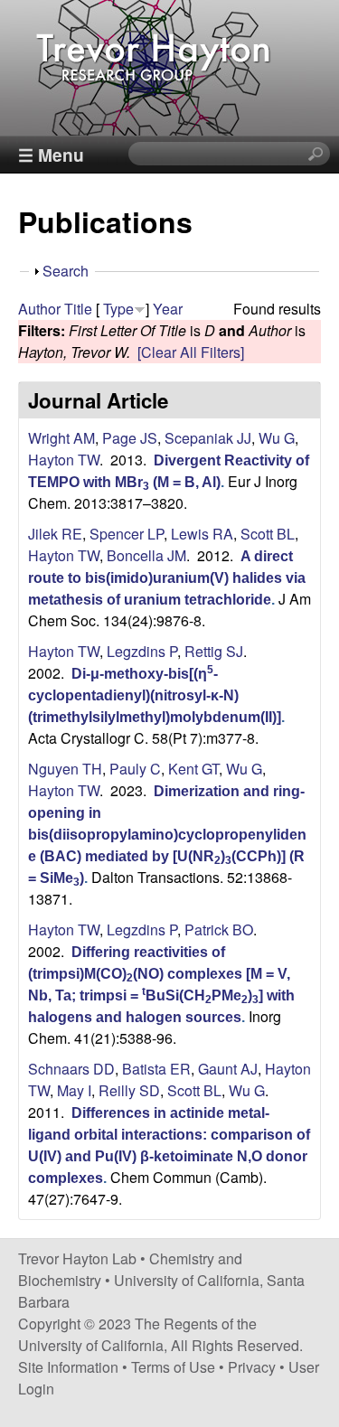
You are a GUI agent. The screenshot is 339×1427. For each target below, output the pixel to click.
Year (168, 308)
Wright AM (61, 437)
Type (118, 308)
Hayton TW (63, 459)
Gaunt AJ (228, 1068)
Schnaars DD (71, 1068)
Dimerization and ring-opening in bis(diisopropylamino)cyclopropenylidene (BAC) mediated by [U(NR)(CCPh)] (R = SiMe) (167, 835)
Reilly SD (129, 1090)
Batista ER (156, 1068)
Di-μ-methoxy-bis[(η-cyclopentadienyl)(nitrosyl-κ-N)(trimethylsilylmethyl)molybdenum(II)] (154, 695)
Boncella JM (146, 555)
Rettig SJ (213, 651)
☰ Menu (51, 154)
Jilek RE (55, 533)
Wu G (277, 437)
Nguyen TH (65, 768)
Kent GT (193, 768)
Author (39, 308)
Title (78, 308)
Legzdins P (142, 651)
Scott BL (267, 533)
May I (74, 1090)
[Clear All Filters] (190, 352)
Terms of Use (173, 1367)
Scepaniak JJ (208, 437)
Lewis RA (202, 533)
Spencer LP (126, 533)
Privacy (252, 1367)
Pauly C (135, 768)
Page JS (129, 437)
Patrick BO (218, 929)
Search (65, 270)
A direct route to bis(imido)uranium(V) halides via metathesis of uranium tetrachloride (167, 578)
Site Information (68, 1367)
